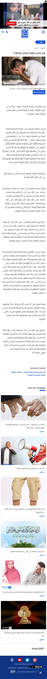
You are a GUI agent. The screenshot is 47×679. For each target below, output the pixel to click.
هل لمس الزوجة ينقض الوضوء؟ (34, 372)
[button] (46, 1)
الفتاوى (41, 431)
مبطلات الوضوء (16, 372)
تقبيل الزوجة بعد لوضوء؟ (36, 375)
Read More (11, 23)
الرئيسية (42, 48)
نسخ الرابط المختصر (39, 92)
